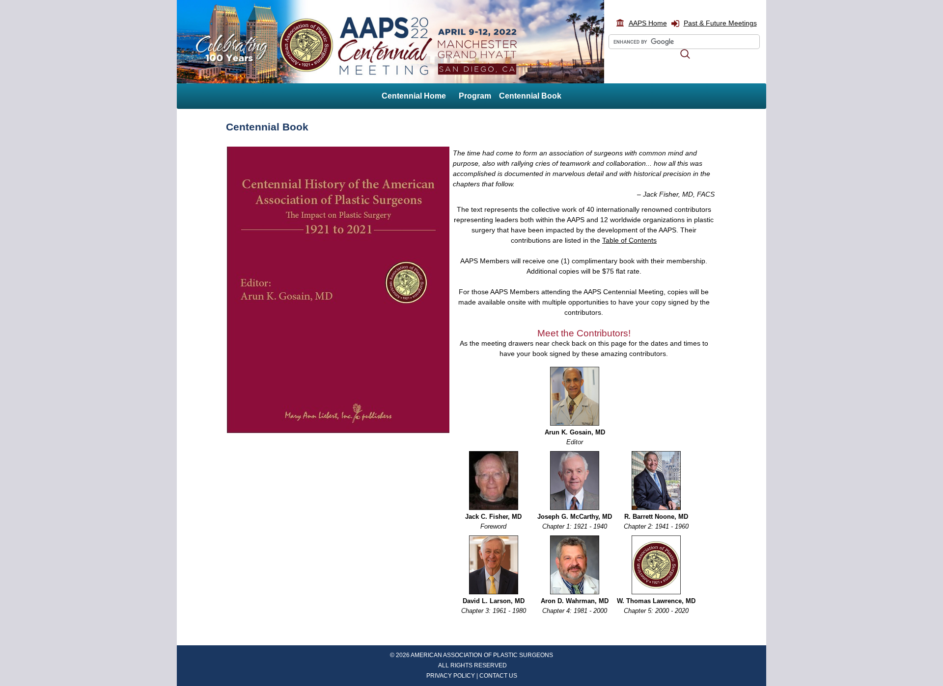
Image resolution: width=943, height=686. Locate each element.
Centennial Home (414, 96)
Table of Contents (629, 240)
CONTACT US (498, 675)
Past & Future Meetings (720, 23)
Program (475, 96)
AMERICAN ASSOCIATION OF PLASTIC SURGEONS (482, 655)
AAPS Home (648, 23)
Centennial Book (530, 96)
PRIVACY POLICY (450, 675)
